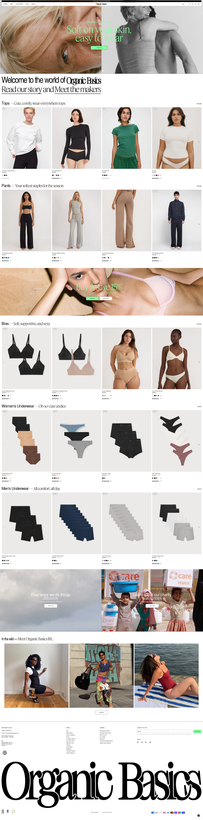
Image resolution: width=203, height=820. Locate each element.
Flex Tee (154, 170)
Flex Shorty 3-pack (106, 473)
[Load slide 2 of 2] (103, 70)
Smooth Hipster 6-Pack (7, 473)
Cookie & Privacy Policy (107, 812)
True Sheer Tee (105, 170)
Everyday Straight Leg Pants (58, 253)
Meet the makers (78, 89)
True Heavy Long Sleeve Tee (8, 170)
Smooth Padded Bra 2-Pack (8, 391)
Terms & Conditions (95, 812)
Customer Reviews (70, 753)
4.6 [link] (10, 260)
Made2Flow (68, 749)
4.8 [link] (60, 178)
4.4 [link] (60, 481)
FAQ (67, 731)
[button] (189, 4)
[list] (101, 144)
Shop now (99, 47)
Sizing (67, 737)
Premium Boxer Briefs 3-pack (8, 556)
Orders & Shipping (70, 735)
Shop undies (106, 298)
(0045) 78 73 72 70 (9, 735)
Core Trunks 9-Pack (106, 556)
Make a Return (69, 733)
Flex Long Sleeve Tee (57, 170)
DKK (183, 4)
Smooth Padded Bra (106, 391)
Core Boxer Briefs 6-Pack (158, 556)
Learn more (50, 605)
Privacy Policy (188, 734)
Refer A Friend (103, 735)
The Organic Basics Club (105, 733)
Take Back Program (70, 751)
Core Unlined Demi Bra (157, 391)
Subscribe (197, 731)
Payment (68, 745)
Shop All (199, 406)
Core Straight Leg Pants (7, 253)
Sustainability (69, 747)
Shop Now (199, 103)
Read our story (22, 89)
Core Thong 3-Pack (56, 473)
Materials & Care (70, 743)
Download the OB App (105, 731)
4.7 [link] (160, 178)
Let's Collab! (102, 737)
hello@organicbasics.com (13, 733)
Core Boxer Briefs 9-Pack (58, 556)
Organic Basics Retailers (105, 743)
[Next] (199, 142)
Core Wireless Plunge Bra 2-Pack (59, 391)
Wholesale (102, 739)
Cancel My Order (70, 741)
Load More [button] (101, 712)
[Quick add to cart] (49, 166)
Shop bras (92, 298)
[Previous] (4, 142)
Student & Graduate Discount (106, 741)
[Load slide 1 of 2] (100, 70)
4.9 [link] (10, 563)
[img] (52, 178)
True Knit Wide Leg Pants (108, 253)
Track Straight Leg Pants (157, 253)
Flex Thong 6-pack (156, 473)
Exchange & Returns (70, 739)
